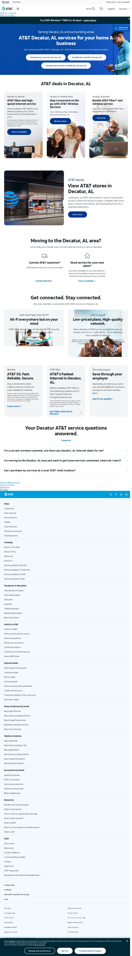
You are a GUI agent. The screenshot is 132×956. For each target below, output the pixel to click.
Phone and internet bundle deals (18, 686)
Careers (7, 861)
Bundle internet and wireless (16, 804)
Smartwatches (10, 526)
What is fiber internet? (13, 818)
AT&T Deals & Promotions (15, 668)
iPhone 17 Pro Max (12, 547)
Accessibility (8, 922)
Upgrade (8, 604)
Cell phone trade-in (12, 647)
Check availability (19, 132)
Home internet (10, 517)
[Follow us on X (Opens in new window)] (110, 494)
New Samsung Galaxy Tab (15, 745)
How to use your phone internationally (21, 813)
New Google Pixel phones (15, 720)
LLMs (6, 899)
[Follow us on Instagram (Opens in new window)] (121, 494)
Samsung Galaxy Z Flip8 (14, 578)
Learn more (90, 20)
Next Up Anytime (11, 617)
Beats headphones (12, 793)
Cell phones (9, 508)
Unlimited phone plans (14, 590)
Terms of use (8, 918)
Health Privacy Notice (75, 922)
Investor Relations (12, 852)
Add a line (8, 599)
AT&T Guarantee (11, 870)
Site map (7, 908)
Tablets (7, 522)
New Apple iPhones (12, 711)
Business (16, 2)
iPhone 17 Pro (10, 551)
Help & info (9, 866)
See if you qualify (102, 399)
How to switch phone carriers (17, 633)
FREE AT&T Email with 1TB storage (16, 894)
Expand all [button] (66, 440)
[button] (17, 8)
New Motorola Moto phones (16, 724)
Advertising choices (75, 908)
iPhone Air (8, 556)
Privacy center (73, 913)
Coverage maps (9, 913)
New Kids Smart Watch (14, 763)
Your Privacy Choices (75, 918)
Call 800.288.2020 (43, 281)
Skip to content (8, 13)
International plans (12, 595)
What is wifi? (9, 831)
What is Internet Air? (13, 809)
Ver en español (123, 2)
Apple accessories (12, 775)
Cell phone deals (11, 672)
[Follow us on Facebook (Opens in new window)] (116, 494)
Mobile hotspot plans (13, 613)
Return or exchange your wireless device (21, 827)
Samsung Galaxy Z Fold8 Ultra (17, 569)
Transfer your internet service (17, 651)
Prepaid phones (11, 535)
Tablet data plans (11, 608)
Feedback (7, 890)
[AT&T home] (7, 9)
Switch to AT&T (11, 629)
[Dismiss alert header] (129, 19)
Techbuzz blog (9, 885)
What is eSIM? (10, 822)
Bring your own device (14, 642)
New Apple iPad (11, 740)
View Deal (101, 118)
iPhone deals (9, 677)
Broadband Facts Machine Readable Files (21, 875)
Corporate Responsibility (15, 857)
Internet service (45, 57)
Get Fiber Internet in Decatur (61, 412)
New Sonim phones (12, 729)
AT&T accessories (11, 779)
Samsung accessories (13, 784)
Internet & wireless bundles (66, 65)
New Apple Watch (11, 749)
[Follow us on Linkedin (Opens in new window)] (126, 494)
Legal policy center (11, 932)
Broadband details (10, 927)
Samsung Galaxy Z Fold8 (15, 574)
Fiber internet (10, 513)
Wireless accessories (13, 531)
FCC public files (73, 932)
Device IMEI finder (12, 656)
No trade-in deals (11, 699)
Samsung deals (10, 681)
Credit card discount (13, 690)
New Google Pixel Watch (14, 759)
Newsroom (9, 848)
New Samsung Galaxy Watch (16, 754)
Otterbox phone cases (14, 788)
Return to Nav (7, 15)
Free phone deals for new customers (20, 695)
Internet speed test (12, 638)
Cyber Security (73, 927)
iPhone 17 (8, 560)
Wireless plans (87, 57)
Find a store (111, 2)
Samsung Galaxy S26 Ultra (15, 565)
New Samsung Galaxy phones (17, 715)
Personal (5, 2)
